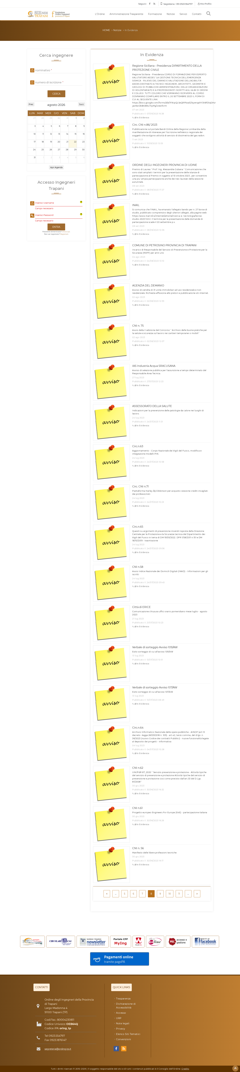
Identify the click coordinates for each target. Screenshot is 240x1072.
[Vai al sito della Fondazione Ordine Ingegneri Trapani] (60, 14)
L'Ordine (100, 14)
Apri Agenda (56, 167)
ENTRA (56, 226)
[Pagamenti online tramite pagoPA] (119, 959)
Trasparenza (123, 998)
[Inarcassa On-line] (155, 941)
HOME (106, 30)
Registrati (64, 234)
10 (169, 893)
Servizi (183, 14)
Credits (185, 1069)
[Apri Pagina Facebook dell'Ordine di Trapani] (116, 1048)
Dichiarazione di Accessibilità (126, 1005)
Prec (31, 104)
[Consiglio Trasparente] (32, 941)
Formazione (155, 14)
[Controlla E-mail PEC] (178, 941)
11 (179, 893)
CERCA (56, 93)
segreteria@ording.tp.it (58, 1048)
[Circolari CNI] (60, 941)
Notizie (171, 14)
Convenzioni (123, 1039)
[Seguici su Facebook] (205, 941)
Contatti (196, 14)
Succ (81, 104)
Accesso (121, 1012)
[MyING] (120, 941)
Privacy (120, 1028)
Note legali (122, 1023)
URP (118, 1018)
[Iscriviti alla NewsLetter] (93, 941)
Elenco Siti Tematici (128, 1034)
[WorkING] (139, 941)
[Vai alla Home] (39, 14)
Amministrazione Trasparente (126, 14)
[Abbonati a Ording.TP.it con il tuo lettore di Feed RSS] (123, 1048)
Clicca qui (66, 232)
